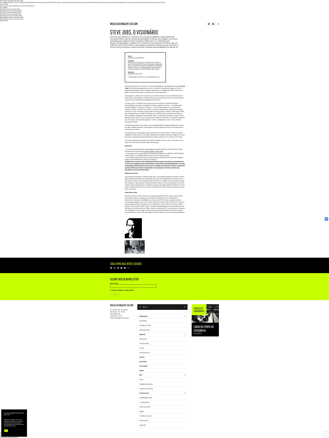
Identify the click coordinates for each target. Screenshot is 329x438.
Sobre (141, 379)
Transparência (144, 402)
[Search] (185, 307)
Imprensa (142, 425)
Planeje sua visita (145, 325)
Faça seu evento (144, 407)
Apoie (141, 370)
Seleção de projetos (146, 384)
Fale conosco (143, 420)
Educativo (143, 361)
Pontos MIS (143, 366)
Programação (144, 343)
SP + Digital (3, 2)
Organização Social (145, 397)
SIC (1, 436)
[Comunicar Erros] (33, 6)
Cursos (141, 348)
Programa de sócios (146, 388)
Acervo (142, 357)
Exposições (143, 321)
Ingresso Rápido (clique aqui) (153, 151)
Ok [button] (6, 430)
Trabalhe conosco (145, 416)
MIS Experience (144, 352)
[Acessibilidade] (213, 24)
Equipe (141, 411)
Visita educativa (144, 330)
